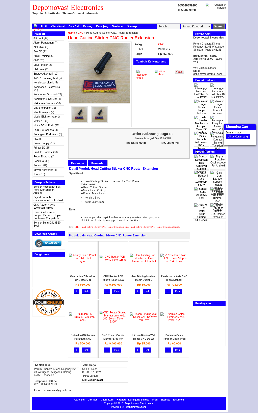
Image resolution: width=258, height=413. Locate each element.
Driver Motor (40, 64)
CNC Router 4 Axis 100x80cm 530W (44, 206)
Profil (44, 26)
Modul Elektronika (43, 116)
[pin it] (178, 72)
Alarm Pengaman (43, 42)
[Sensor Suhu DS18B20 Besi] (201, 197)
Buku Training (41, 55)
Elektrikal (38, 69)
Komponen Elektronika (46, 86)
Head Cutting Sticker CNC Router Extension (111, 37)
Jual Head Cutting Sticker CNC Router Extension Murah (152, 227)
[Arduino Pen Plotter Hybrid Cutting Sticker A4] (201, 220)
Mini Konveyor (41, 112)
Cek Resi (93, 399)
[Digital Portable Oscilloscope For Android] (218, 165)
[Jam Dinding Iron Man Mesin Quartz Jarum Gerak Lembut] (143, 261)
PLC (35, 138)
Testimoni (117, 26)
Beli (86, 291)
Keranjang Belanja (138, 399)
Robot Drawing (41, 156)
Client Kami (57, 26)
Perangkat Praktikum (45, 134)
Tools (36, 174)
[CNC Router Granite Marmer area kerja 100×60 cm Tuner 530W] (113, 321)
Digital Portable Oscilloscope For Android (48, 199)
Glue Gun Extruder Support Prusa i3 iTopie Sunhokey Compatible (47, 215)
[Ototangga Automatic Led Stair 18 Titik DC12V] (217, 97)
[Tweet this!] (161, 74)
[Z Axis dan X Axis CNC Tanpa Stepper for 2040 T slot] (174, 261)
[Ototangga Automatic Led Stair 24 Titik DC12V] (201, 97)
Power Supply (41, 143)
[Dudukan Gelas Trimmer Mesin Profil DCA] (174, 319)
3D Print (38, 38)
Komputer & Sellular (45, 98)
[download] (48, 248)
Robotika (38, 160)
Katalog (87, 26)
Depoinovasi (95, 379)
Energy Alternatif (43, 73)
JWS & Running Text (45, 78)
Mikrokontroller (42, 107)
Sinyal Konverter (43, 169)
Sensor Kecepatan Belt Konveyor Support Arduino (46, 189)
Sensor (37, 165)
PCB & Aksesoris (43, 129)
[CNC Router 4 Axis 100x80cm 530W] (201, 184)
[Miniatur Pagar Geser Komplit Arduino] (217, 113)
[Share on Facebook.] (142, 77)
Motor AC (38, 121)
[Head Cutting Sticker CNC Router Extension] (99, 73)
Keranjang (102, 26)
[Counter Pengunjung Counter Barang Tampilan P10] (217, 148)
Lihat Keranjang (238, 136)
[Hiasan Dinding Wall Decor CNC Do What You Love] (143, 319)
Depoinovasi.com (136, 407)
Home (71, 32)
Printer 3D (39, 147)
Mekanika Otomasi (44, 103)
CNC (36, 60)
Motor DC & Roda (43, 125)
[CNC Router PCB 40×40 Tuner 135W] (113, 259)
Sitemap (132, 26)
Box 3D (37, 51)
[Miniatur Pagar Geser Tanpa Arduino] (201, 113)
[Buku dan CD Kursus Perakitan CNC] (82, 319)
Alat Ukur (38, 47)
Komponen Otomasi (45, 94)
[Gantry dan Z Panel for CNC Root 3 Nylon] (82, 261)
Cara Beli (74, 26)
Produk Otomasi (42, 152)
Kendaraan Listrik (43, 82)
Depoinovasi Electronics (67, 7)
